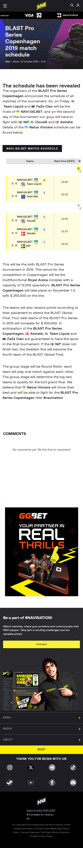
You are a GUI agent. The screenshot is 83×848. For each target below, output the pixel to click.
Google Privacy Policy (41, 836)
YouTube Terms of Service (55, 832)
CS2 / (8, 61)
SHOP (42, 749)
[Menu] (5, 6)
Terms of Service (30, 832)
